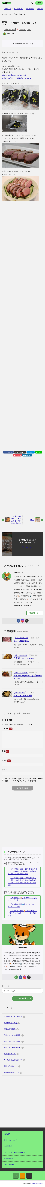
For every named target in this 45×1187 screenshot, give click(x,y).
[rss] (22, 1176)
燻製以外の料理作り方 (13, 1048)
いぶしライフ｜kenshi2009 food (36, 1183)
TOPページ (7, 9)
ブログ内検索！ (22, 998)
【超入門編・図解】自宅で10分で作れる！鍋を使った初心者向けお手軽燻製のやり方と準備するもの (22, 871)
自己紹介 (7, 1134)
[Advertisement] (22, 300)
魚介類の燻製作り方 (13, 1072)
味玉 (32, 520)
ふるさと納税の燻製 (23, 696)
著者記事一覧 (34, 613)
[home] (16, 977)
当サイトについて (10, 1140)
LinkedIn (28, 455)
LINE (39, 452)
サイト (4, 769)
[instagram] (22, 621)
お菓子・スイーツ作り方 (14, 1017)
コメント (5, 728)
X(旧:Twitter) (21, 452)
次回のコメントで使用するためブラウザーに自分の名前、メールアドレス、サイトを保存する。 (24, 780)
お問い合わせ (9, 1165)
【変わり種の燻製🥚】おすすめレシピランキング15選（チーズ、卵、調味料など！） (22, 913)
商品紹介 (22, 29)
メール (4, 760)
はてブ (31, 452)
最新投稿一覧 (18, 9)
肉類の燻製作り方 (12, 1066)
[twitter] (27, 621)
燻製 (29, 29)
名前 (4, 751)
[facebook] (18, 621)
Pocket (18, 455)
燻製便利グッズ (11, 1054)
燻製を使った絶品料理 (21, 655)
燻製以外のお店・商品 (13, 1041)
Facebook (9, 452)
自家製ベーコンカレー (24, 658)
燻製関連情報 (30, 9)
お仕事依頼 (8, 1146)
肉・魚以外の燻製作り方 (21, 638)
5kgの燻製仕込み (21, 641)
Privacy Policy (8, 1158)
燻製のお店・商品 (10, 29)
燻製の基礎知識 (11, 1029)
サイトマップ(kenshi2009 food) (15, 1152)
